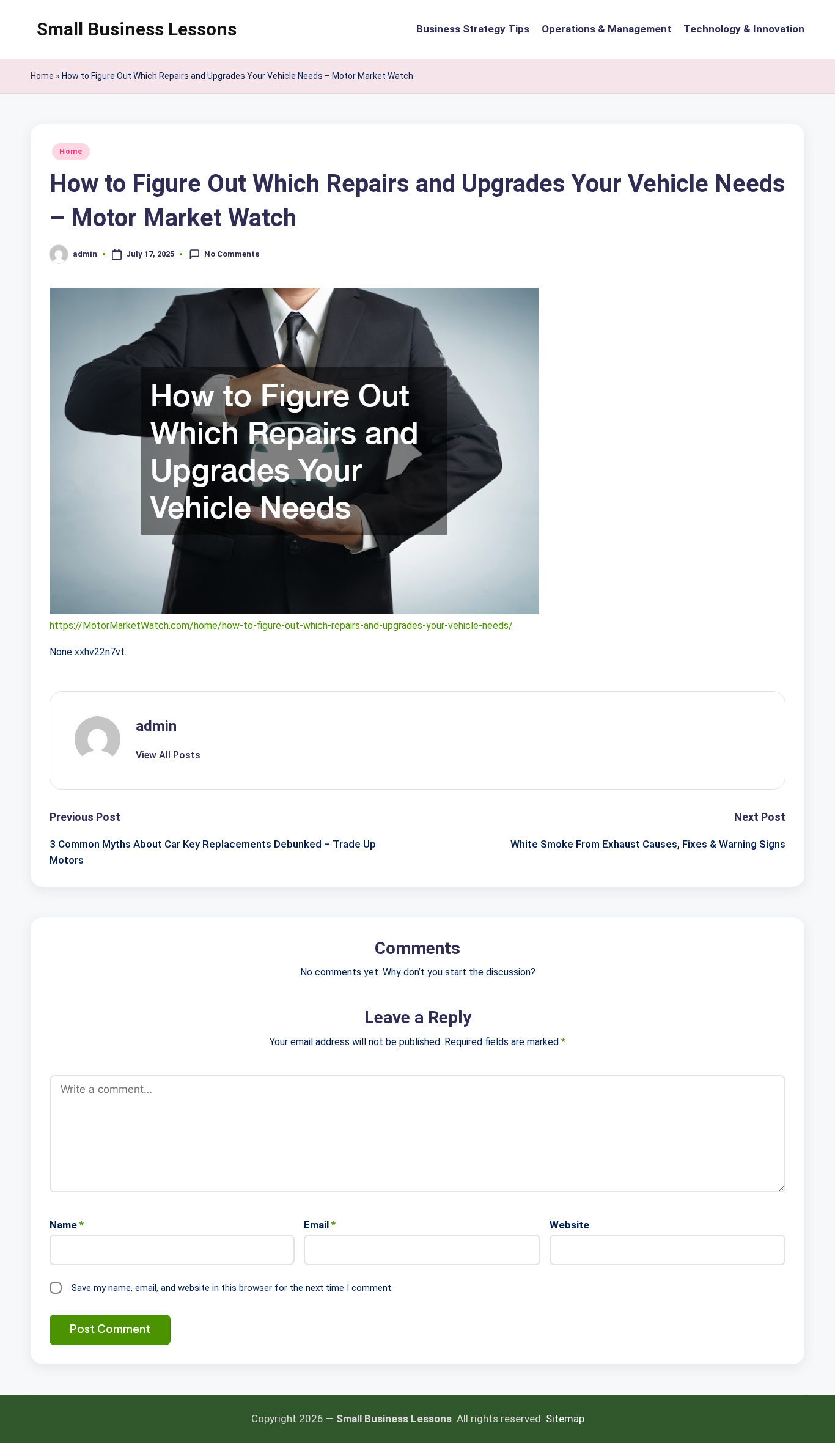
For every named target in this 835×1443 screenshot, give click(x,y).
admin (156, 726)
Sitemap (565, 1418)
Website (569, 1225)
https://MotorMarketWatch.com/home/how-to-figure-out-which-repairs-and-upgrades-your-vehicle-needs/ (281, 625)
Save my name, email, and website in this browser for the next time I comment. (232, 1287)
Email (320, 1225)
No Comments (231, 253)
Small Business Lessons (137, 29)
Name (67, 1225)
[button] (168, 755)
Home (42, 76)
